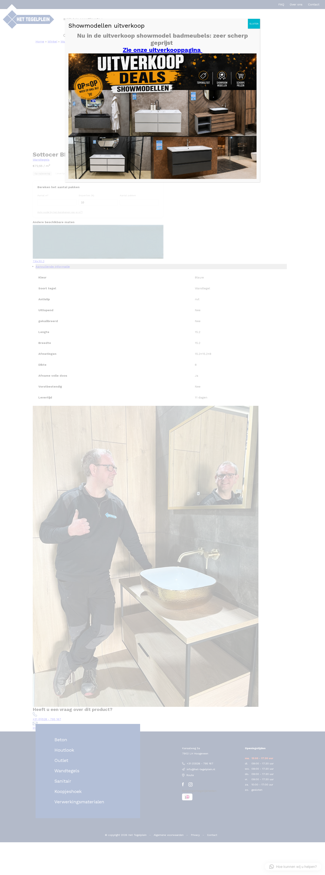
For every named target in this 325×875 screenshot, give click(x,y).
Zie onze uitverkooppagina (162, 49)
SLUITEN (253, 23)
